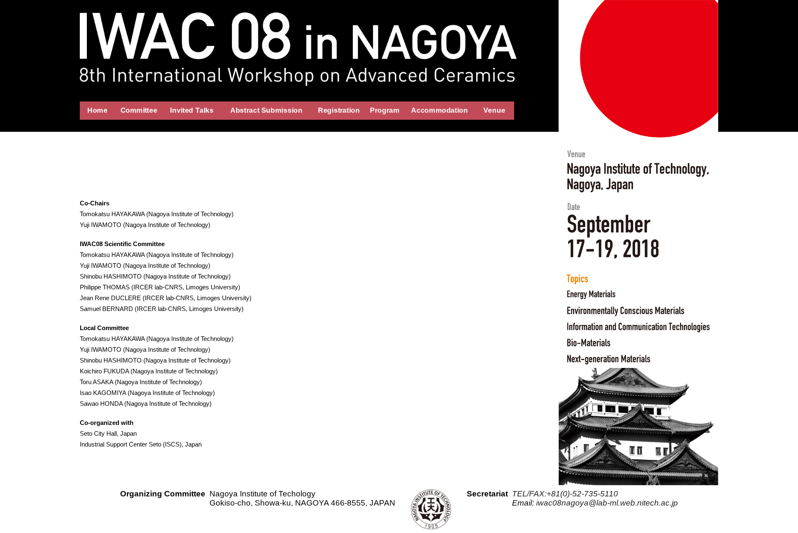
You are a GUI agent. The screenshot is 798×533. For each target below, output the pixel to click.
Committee (139, 110)
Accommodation (439, 110)
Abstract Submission (266, 110)
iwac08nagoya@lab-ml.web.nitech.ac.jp (607, 502)
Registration (339, 110)
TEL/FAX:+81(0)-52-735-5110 (565, 493)
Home (97, 110)
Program (384, 110)
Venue (494, 110)
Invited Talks (191, 110)
